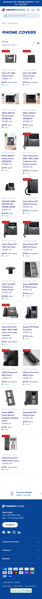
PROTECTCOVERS (13, 582)
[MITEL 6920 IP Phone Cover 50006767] (31, 98)
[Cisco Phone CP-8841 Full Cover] (31, 229)
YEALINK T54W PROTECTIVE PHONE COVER (8, 204)
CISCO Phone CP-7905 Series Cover (10, 459)
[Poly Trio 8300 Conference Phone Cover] (10, 269)
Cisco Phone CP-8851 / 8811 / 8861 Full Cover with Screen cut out (30, 160)
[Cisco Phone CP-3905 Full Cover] (31, 186)
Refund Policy (18, 586)
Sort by (5, 42)
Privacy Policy (7, 586)
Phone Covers (13, 23)
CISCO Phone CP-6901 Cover (31, 373)
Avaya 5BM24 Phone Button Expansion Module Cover (10, 416)
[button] (33, 9)
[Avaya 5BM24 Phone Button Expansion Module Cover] (10, 397)
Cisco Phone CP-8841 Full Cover (30, 245)
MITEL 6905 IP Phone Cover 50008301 (8, 159)
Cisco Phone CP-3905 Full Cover (30, 202)
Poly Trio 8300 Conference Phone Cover (8, 287)
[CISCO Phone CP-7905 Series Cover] (10, 443)
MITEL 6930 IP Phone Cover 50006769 (8, 116)
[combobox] (21, 15)
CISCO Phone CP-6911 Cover (10, 373)
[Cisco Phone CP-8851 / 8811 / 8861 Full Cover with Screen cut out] (31, 141)
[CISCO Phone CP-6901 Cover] (31, 357)
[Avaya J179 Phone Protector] (31, 312)
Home (4, 23)
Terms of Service (30, 586)
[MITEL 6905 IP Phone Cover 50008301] (10, 141)
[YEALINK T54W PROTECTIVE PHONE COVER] (10, 186)
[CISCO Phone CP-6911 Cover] (10, 357)
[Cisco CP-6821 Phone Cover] (31, 58)
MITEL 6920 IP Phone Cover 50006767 (29, 116)
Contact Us (10, 525)
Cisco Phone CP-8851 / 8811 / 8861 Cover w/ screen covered (10, 331)
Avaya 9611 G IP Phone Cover (29, 413)
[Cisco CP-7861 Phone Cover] (10, 58)
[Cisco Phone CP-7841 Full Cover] (10, 229)
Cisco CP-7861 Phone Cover (8, 74)
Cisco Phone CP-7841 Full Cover (10, 245)
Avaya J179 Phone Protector (31, 328)
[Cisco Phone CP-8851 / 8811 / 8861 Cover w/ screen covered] (10, 312)
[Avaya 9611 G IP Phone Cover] (31, 397)
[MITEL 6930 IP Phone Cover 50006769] (10, 98)
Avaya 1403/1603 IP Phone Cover (30, 285)
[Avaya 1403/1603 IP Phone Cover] (31, 269)
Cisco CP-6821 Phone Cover (29, 74)
